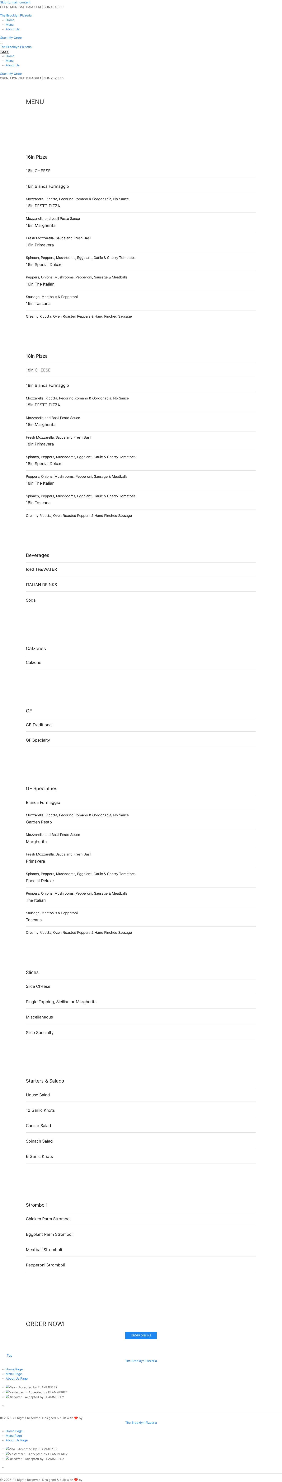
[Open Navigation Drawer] (1, 43)
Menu (10, 24)
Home (10, 20)
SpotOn (88, 1418)
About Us (12, 29)
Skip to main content (15, 2)
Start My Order (11, 38)
